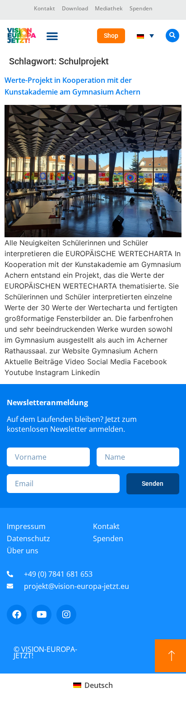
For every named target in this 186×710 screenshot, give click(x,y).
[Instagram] (66, 614)
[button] (52, 36)
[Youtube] (41, 614)
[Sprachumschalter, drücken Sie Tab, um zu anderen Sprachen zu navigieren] (145, 35)
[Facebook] (17, 614)
